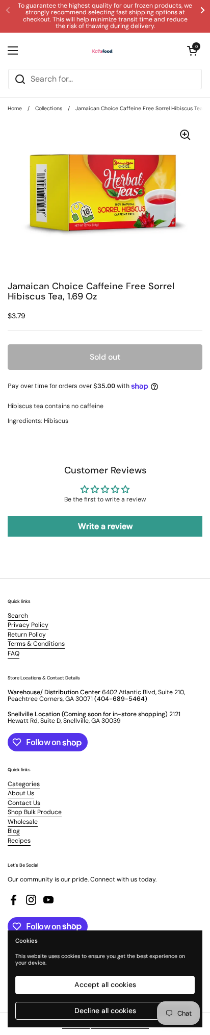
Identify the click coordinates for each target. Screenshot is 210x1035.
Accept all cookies (105, 984)
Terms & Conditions (36, 644)
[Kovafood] (102, 50)
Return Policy (27, 634)
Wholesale (23, 822)
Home (15, 108)
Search (18, 616)
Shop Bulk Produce (35, 812)
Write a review (105, 526)
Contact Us (24, 803)
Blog (14, 831)
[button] (192, 50)
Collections (48, 108)
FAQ (13, 653)
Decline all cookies (105, 1010)
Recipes (19, 841)
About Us (21, 793)
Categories (24, 784)
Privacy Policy (28, 625)
